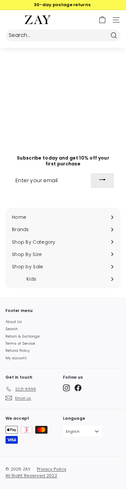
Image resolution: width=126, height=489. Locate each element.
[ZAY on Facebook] (78, 387)
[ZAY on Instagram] (66, 387)
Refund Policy (17, 350)
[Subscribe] (102, 180)
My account (15, 358)
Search (11, 328)
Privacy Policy (51, 469)
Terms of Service (20, 343)
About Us (13, 321)
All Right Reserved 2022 (31, 475)
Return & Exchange (22, 336)
